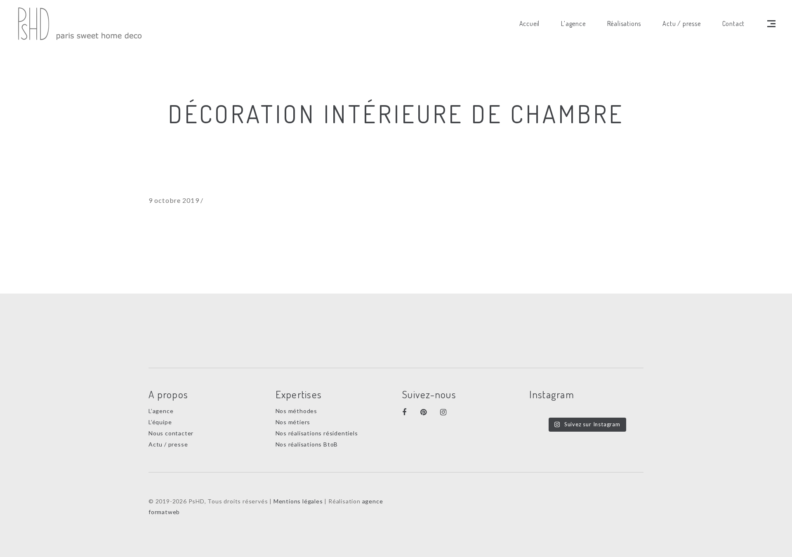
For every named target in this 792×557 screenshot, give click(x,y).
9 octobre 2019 (173, 200)
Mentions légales (298, 501)
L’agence (160, 410)
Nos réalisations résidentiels (317, 433)
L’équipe (160, 421)
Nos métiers (293, 421)
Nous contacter (170, 433)
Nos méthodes (297, 410)
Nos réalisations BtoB (307, 444)
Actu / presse (168, 444)
